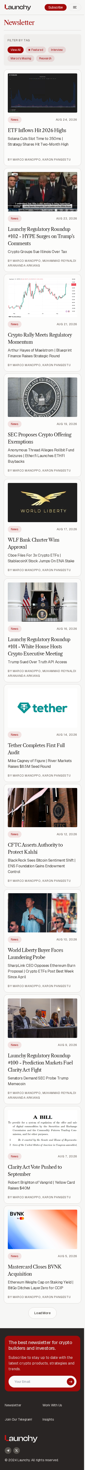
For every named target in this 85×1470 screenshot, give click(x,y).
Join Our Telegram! (18, 1419)
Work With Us (52, 1405)
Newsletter (19, 23)
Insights (48, 1419)
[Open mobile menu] (74, 7)
